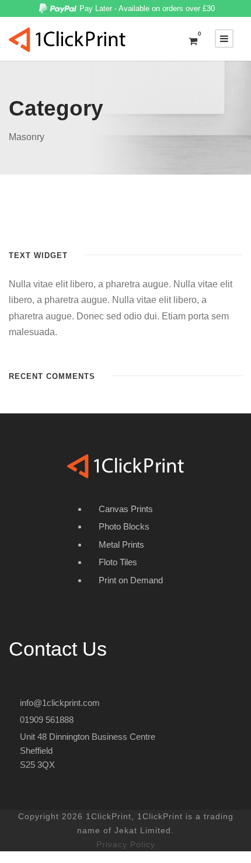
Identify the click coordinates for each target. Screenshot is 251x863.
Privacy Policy (125, 844)
